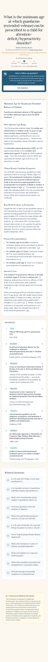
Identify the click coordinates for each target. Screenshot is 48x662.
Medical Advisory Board (24, 48)
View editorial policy (31, 66)
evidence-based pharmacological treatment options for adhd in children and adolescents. (24, 453)
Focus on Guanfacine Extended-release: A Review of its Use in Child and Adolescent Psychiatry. (26, 369)
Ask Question (22, 88)
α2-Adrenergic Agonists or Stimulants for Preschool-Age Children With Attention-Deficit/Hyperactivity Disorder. (25, 436)
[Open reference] (42, 328)
